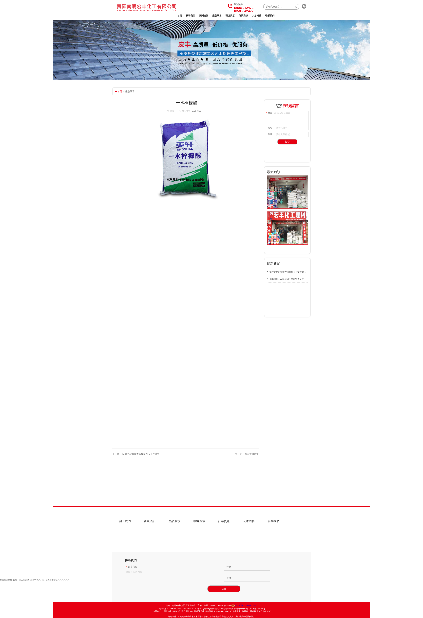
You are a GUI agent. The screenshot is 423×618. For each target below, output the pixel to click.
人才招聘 (256, 15)
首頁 (179, 15)
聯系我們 (269, 15)
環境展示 (230, 15)
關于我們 (190, 15)
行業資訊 (243, 15)
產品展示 (217, 15)
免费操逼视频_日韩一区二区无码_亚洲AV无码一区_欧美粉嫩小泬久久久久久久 (34, 580)
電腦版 (253, 611)
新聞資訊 (203, 15)
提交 (287, 141)
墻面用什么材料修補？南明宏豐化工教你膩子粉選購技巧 (287, 278)
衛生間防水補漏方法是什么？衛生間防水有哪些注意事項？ (287, 271)
